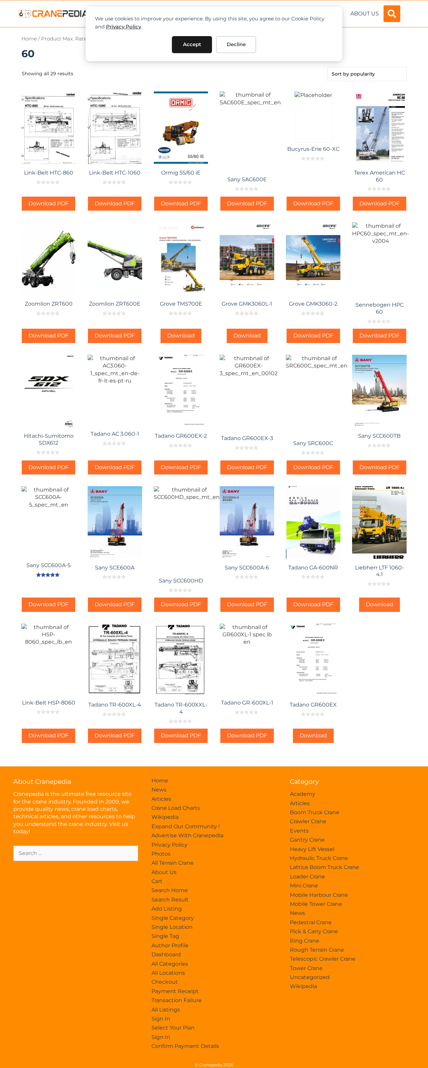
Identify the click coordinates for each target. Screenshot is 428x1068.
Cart (157, 881)
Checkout (164, 982)
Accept (192, 44)
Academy (302, 794)
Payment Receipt (175, 991)
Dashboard (166, 954)
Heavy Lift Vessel (312, 849)
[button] (392, 13)
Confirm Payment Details (185, 1046)
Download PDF (48, 203)
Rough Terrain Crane (317, 950)
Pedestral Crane (311, 922)
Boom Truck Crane (314, 812)
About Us (364, 13)
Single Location (172, 927)
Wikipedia (165, 817)
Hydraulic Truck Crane (319, 858)
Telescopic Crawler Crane (322, 959)
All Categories (169, 964)
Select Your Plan (173, 1028)
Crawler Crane (308, 821)
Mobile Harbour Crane (319, 895)
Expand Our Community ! (185, 826)
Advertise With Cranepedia (187, 835)
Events (299, 831)
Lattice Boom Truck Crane (324, 867)
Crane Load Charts (175, 808)
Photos (161, 854)
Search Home (169, 890)
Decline (236, 44)
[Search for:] (75, 853)
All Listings (165, 1009)
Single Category (172, 918)
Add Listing (166, 908)
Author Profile (170, 945)
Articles (161, 799)
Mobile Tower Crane (316, 904)
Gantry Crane (307, 840)
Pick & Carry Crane (314, 931)
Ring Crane (304, 941)
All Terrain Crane (172, 863)
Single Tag (165, 936)
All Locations (168, 973)
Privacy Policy (123, 26)
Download (181, 335)
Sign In (160, 1019)
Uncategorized (310, 977)
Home (29, 39)
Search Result (170, 899)
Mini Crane (304, 885)
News (159, 789)
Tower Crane (306, 968)
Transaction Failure (176, 1000)
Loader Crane (307, 876)
